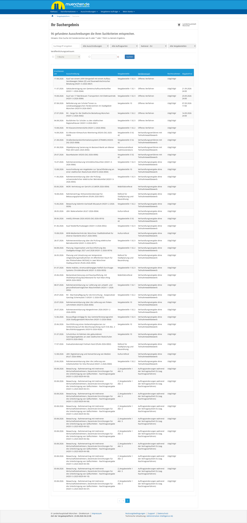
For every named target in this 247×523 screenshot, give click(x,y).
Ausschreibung (72, 74)
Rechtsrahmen (173, 74)
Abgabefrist (187, 74)
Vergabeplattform (63, 16)
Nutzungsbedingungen (135, 513)
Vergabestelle (123, 74)
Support (151, 513)
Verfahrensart (144, 74)
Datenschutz (162, 513)
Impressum (97, 513)
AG (160, 516)
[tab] (54, 12)
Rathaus (54, 11)
